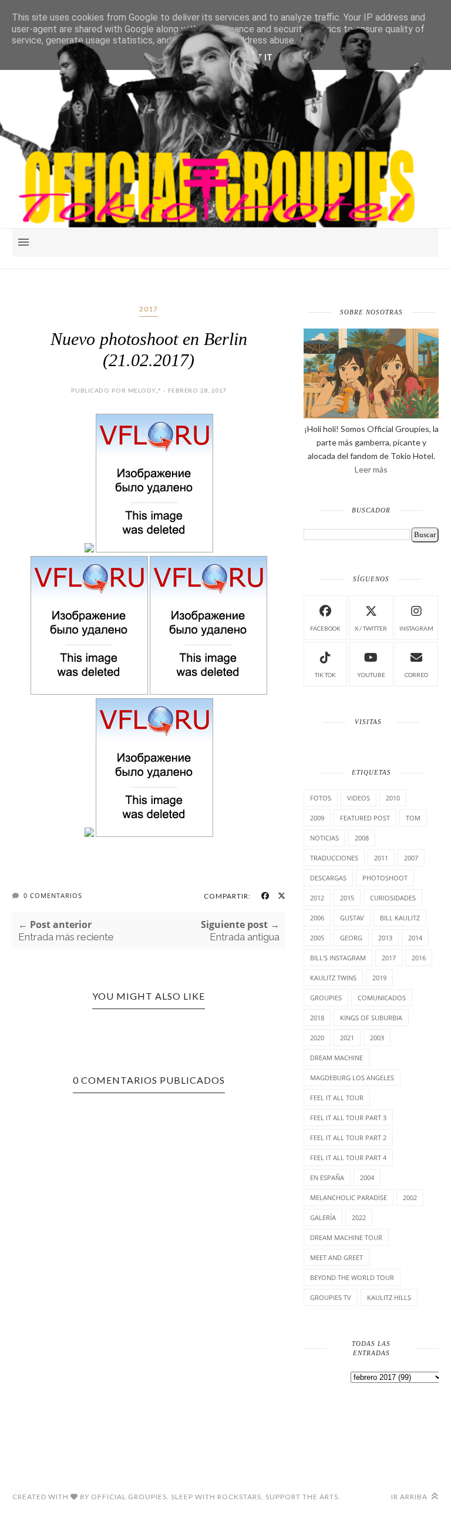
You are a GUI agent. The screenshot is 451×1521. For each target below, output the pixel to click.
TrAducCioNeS (334, 857)
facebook (325, 628)
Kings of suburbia (371, 1017)
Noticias (324, 837)
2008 (362, 837)
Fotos (320, 797)
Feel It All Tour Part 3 (348, 1117)
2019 (379, 977)
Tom (413, 817)
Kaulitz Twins (333, 977)
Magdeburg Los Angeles (352, 1077)
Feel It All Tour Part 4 (348, 1157)
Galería (323, 1217)
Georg (351, 937)
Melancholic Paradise (348, 1197)
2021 (347, 1037)
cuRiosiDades (393, 897)
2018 (317, 1017)
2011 (381, 857)
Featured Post (365, 817)
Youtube (371, 674)
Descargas (328, 877)
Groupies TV (330, 1297)
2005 (317, 937)
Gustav (352, 917)
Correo (416, 674)
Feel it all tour (337, 1097)
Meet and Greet (336, 1257)
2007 (411, 857)
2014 (415, 937)
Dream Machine (336, 1057)
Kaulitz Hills (389, 1297)
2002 (410, 1197)
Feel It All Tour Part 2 (348, 1137)
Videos (358, 797)
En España (327, 1177)
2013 (385, 937)
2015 (347, 897)
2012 (317, 897)
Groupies (326, 997)
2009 (317, 817)
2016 (419, 957)
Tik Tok (325, 674)
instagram (416, 628)
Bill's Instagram (338, 957)
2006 (317, 917)
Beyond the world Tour (352, 1277)
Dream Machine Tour (346, 1237)
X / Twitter (371, 628)
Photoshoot (385, 877)
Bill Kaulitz (400, 917)
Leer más (371, 469)
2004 (367, 1177)
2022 (359, 1217)
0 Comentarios (52, 895)
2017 (148, 308)
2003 (377, 1037)
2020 (317, 1037)
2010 (393, 797)
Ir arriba (410, 1496)
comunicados (382, 997)
